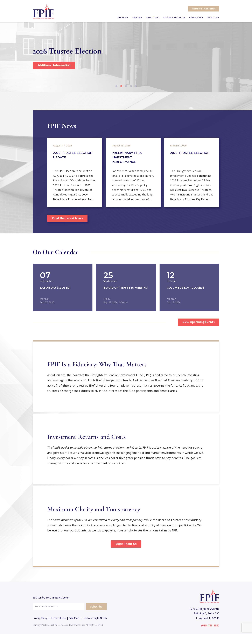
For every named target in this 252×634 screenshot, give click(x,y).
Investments (153, 17)
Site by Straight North (95, 618)
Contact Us (213, 17)
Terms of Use (58, 618)
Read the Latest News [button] (67, 218)
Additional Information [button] (54, 65)
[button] (116, 86)
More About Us (126, 544)
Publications (196, 17)
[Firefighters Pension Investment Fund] (43, 11)
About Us (123, 17)
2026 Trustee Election (190, 153)
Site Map (74, 618)
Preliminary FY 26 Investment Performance (127, 157)
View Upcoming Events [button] (199, 322)
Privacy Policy (40, 618)
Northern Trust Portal (203, 8)
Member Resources (174, 17)
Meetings (137, 17)
